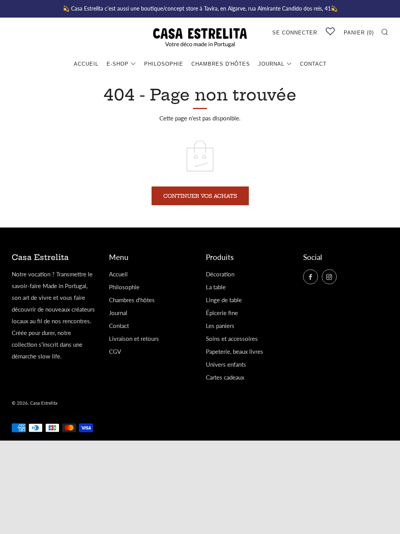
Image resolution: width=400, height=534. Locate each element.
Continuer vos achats (200, 196)
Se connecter (294, 33)
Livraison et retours (134, 338)
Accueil (86, 64)
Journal (271, 64)
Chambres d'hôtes (220, 64)
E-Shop (118, 64)
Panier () (359, 33)
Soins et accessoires (232, 338)
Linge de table (224, 299)
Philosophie (163, 64)
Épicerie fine (222, 312)
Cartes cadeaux (225, 377)
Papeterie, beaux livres (234, 351)
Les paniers (220, 325)
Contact (313, 64)
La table (216, 286)
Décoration (220, 274)
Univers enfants (226, 364)
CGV (115, 351)
